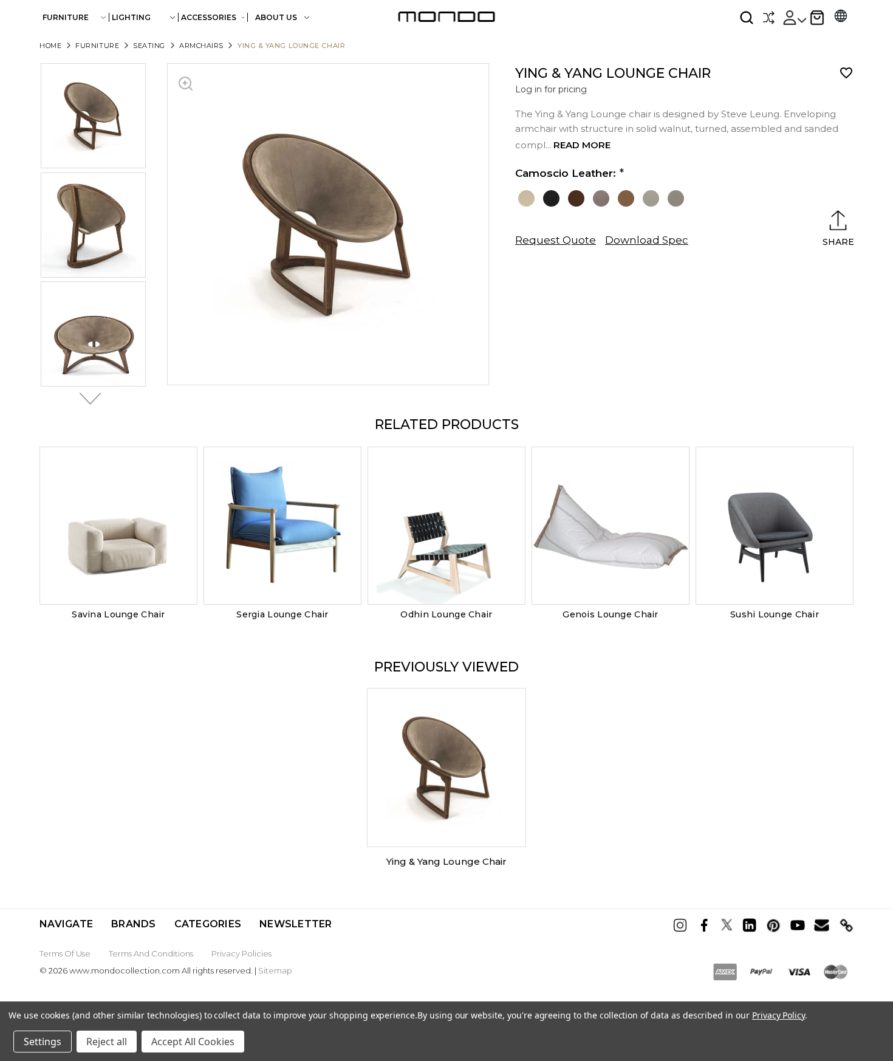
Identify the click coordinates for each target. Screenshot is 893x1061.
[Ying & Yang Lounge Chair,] (446, 767)
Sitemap (275, 970)
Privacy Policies (241, 953)
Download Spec (646, 240)
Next (87, 399)
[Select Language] (841, 17)
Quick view (118, 525)
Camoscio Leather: (565, 173)
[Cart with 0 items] (817, 18)
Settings (42, 1041)
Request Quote (555, 240)
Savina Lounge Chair (118, 614)
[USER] (794, 17)
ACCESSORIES (208, 17)
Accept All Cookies (192, 1041)
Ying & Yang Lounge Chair (446, 861)
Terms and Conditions (151, 953)
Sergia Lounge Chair (282, 614)
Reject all (106, 1041)
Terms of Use (65, 953)
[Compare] (768, 17)
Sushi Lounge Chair (774, 614)
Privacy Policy (778, 1015)
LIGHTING (131, 17)
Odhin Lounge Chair (446, 614)
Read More (582, 145)
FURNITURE (66, 17)
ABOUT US (277, 17)
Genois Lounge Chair (610, 614)
